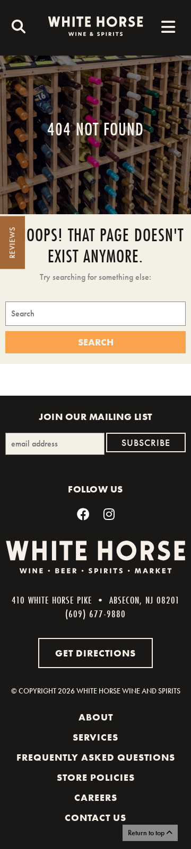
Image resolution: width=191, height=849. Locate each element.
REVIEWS (12, 243)
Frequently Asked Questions (95, 757)
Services (95, 737)
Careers (95, 797)
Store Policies (96, 777)
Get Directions (95, 653)
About (96, 717)
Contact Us (95, 818)
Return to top (147, 832)
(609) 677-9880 (95, 613)
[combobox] (16, 28)
